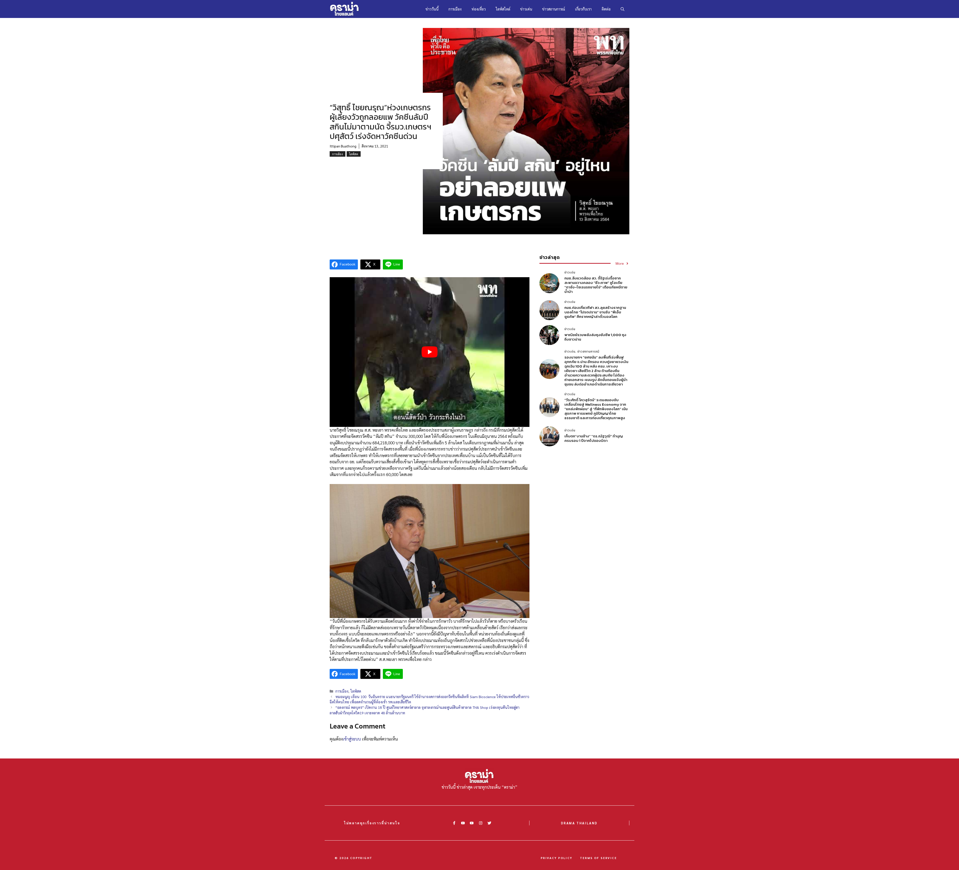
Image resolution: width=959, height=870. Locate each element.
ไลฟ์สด (353, 154)
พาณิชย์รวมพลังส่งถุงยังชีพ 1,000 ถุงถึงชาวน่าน (595, 337)
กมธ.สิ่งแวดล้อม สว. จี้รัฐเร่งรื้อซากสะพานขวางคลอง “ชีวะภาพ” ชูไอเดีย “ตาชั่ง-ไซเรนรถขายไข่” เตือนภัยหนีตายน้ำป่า (595, 284)
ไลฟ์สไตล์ (503, 8)
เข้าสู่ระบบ (352, 739)
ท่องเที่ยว (479, 8)
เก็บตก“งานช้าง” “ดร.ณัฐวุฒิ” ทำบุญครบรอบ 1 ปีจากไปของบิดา (593, 438)
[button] (622, 9)
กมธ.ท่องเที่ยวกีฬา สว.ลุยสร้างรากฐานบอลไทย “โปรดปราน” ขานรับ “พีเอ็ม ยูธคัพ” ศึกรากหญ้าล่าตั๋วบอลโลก (595, 312)
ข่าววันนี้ (432, 8)
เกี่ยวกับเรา (583, 8)
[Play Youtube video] (429, 352)
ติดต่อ (606, 8)
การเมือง (455, 8)
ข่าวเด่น (526, 8)
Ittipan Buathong (343, 146)
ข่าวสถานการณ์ (553, 8)
